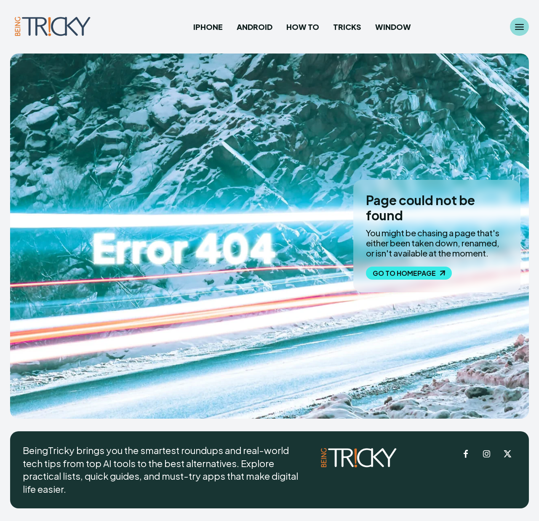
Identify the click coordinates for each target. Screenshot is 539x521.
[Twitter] (507, 454)
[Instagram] (486, 454)
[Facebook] (465, 454)
